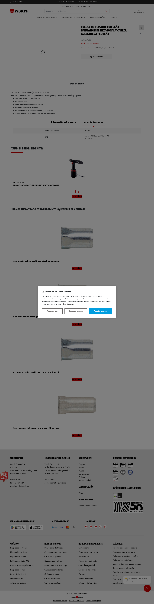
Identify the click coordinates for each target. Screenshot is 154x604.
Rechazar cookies (76, 311)
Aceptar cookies (100, 311)
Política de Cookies (68, 304)
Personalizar (52, 311)
